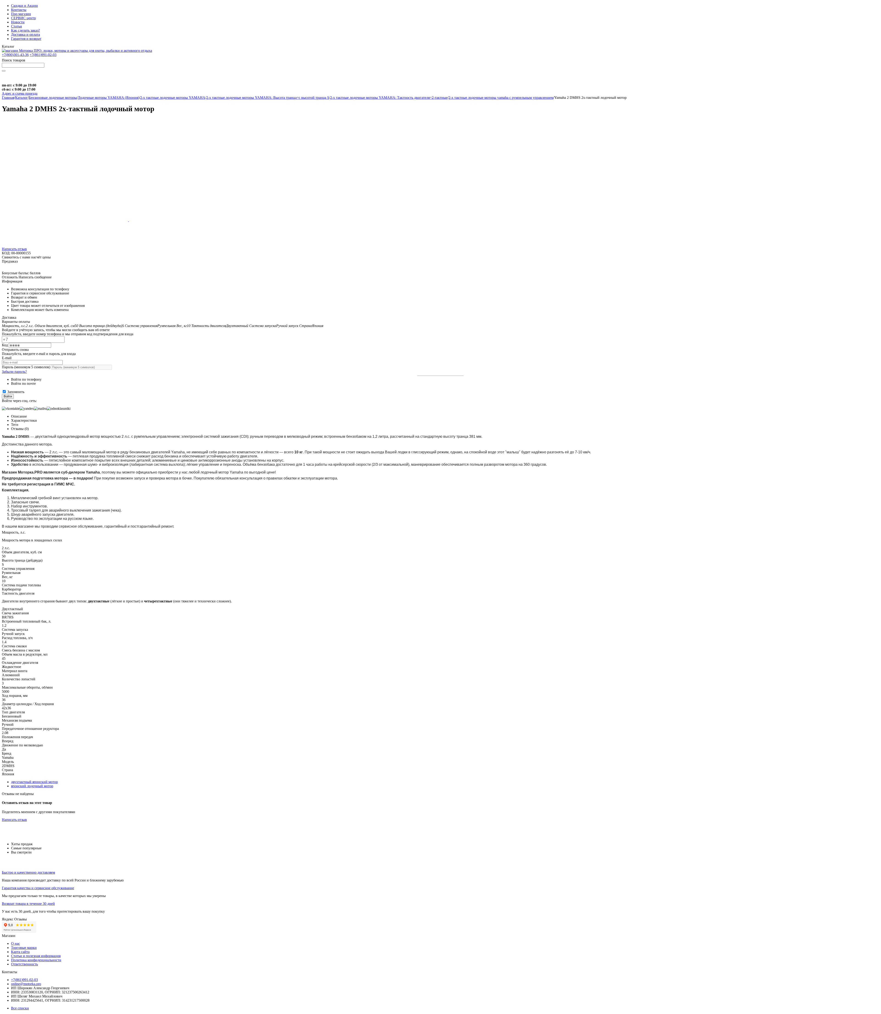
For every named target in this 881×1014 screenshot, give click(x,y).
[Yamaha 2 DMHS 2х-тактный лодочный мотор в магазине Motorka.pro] (65, 220)
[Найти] (4, 71)
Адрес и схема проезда (19, 93)
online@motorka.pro (26, 984)
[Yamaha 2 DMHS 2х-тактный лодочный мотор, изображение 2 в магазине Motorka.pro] (192, 220)
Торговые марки (24, 948)
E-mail (6, 358)
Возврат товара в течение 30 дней (28, 904)
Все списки (20, 1008)
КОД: (6, 253)
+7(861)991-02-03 (43, 55)
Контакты (18, 10)
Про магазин (21, 14)
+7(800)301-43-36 (15, 55)
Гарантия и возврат (26, 39)
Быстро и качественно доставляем (28, 872)
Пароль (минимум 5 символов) (26, 367)
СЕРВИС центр (23, 18)
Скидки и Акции (24, 6)
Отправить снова (15, 350)
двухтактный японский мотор (34, 782)
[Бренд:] (11, 269)
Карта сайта (20, 952)
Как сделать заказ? (25, 30)
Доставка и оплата (25, 34)
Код (5, 345)
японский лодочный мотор (32, 786)
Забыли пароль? (14, 372)
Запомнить (15, 392)
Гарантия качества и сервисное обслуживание (38, 888)
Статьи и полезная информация (36, 956)
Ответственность (24, 964)
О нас (15, 943)
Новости (18, 22)
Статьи (16, 26)
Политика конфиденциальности (36, 960)
